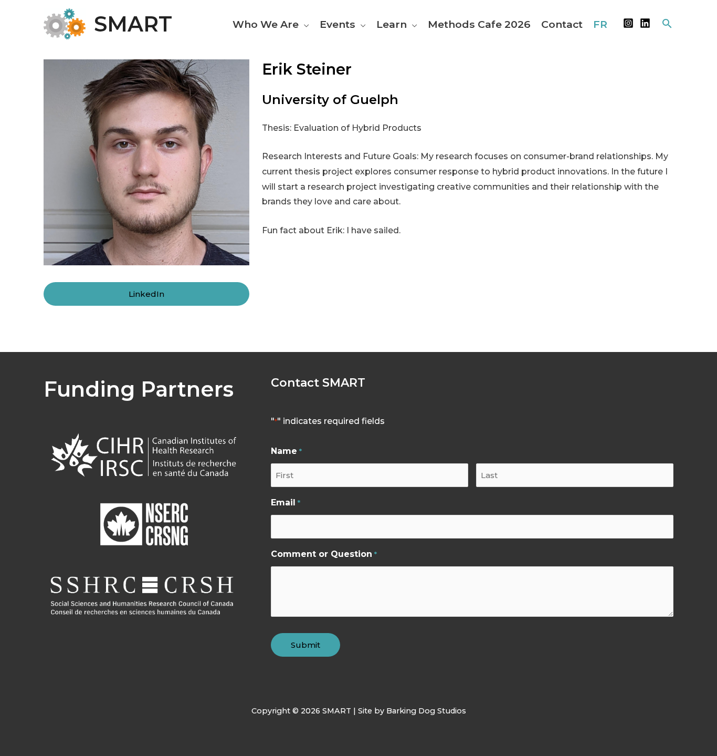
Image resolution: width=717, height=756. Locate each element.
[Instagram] (628, 23)
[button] (304, 24)
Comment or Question (323, 554)
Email (285, 503)
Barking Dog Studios (426, 711)
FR (600, 24)
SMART (133, 24)
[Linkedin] (645, 23)
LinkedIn (146, 294)
